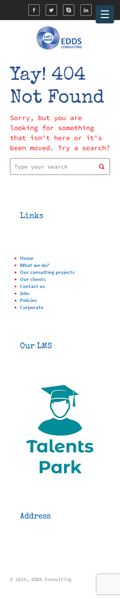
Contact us (32, 286)
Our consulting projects (47, 272)
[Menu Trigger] (105, 14)
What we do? (34, 265)
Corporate (31, 307)
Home (26, 258)
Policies (28, 300)
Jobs (24, 293)
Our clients (33, 279)
